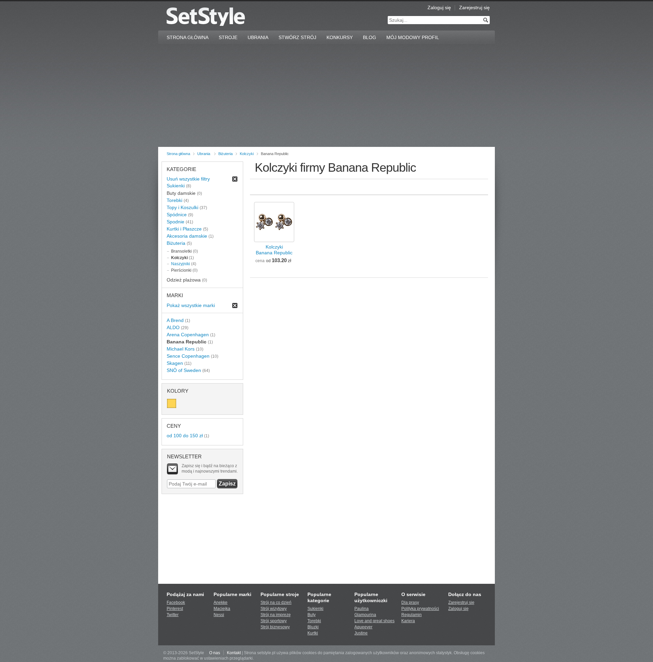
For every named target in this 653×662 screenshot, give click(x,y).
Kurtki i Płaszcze (184, 229)
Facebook (176, 602)
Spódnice (177, 214)
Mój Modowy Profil (412, 37)
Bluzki (313, 627)
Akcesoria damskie (187, 236)
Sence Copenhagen (188, 356)
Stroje (228, 37)
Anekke (221, 602)
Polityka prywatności (420, 608)
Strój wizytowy (274, 608)
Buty (311, 614)
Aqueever (363, 627)
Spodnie (175, 221)
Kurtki (312, 633)
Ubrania (258, 37)
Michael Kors (181, 349)
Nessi (219, 614)
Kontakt (234, 652)
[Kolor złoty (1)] (171, 403)
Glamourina (365, 614)
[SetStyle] (205, 16)
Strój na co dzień (276, 602)
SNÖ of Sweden (184, 370)
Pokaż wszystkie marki (191, 305)
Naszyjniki (180, 263)
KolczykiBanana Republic (274, 249)
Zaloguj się (439, 7)
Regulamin (411, 614)
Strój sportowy (274, 620)
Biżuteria (225, 154)
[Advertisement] (326, 95)
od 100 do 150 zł (185, 435)
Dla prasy (410, 602)
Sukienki (176, 185)
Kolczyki (247, 154)
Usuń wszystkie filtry (188, 179)
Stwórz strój (297, 37)
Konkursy (339, 37)
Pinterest (175, 608)
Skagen (175, 363)
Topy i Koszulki (182, 207)
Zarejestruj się (474, 7)
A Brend (175, 320)
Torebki (174, 200)
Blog (369, 37)
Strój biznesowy (275, 627)
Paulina (361, 608)
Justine (361, 633)
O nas (214, 652)
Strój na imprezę (276, 614)
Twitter (173, 614)
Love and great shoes (374, 620)
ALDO (173, 327)
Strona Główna (187, 37)
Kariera (408, 620)
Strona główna (178, 154)
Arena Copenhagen (188, 334)
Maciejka (222, 608)
